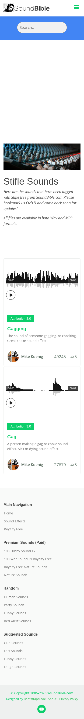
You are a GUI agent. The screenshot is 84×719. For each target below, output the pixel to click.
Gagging (16, 328)
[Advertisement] (42, 85)
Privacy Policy (68, 699)
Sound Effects (14, 521)
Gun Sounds (13, 643)
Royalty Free (13, 529)
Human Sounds (16, 597)
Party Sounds (14, 605)
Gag (11, 436)
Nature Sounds (16, 575)
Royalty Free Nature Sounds (25, 567)
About (52, 699)
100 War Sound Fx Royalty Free (28, 559)
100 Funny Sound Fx (19, 551)
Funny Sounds (15, 613)
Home (8, 513)
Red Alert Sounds (17, 621)
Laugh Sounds (15, 666)
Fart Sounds (13, 651)
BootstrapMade (35, 699)
